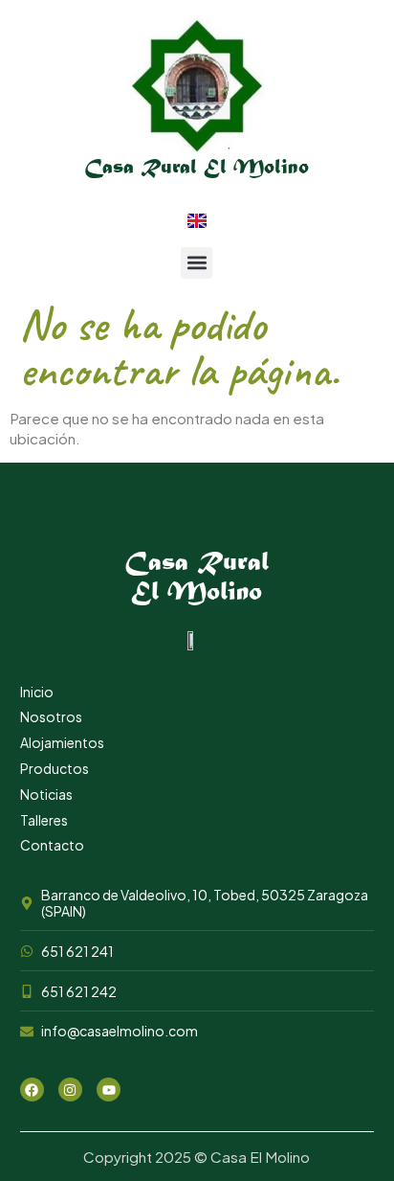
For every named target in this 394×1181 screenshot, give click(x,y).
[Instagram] (70, 1090)
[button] (196, 263)
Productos (54, 768)
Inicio (37, 691)
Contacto (52, 844)
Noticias (46, 794)
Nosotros (51, 716)
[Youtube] (108, 1090)
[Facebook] (32, 1090)
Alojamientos (62, 742)
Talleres (44, 820)
